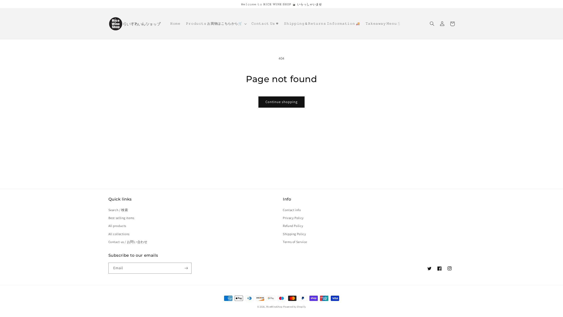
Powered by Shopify (294, 306)
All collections (119, 234)
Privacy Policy (293, 218)
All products (117, 226)
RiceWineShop (274, 306)
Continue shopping (281, 102)
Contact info (292, 210)
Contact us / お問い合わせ (128, 242)
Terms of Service (295, 242)
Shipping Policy (294, 234)
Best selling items (121, 218)
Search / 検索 (118, 210)
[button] (216, 24)
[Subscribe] (186, 268)
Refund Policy (293, 226)
